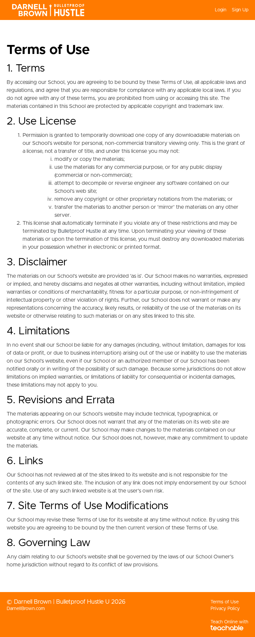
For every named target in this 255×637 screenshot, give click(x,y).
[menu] (229, 10)
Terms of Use (225, 602)
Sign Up (240, 10)
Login (220, 10)
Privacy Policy (225, 608)
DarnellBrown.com (26, 608)
